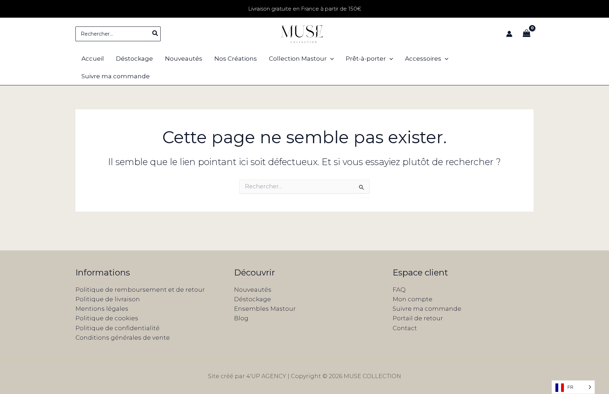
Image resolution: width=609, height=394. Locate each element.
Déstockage (252, 299)
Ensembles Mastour (265, 308)
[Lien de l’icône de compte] (509, 34)
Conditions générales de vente (122, 337)
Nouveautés (252, 289)
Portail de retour (418, 318)
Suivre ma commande (427, 308)
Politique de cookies (106, 318)
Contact (405, 328)
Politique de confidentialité (117, 328)
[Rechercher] (155, 34)
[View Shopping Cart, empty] (526, 34)
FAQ (399, 289)
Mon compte (412, 299)
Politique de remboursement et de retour (140, 289)
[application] (330, 58)
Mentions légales (101, 308)
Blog (241, 318)
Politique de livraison (107, 299)
